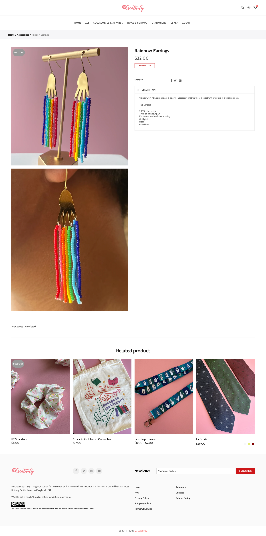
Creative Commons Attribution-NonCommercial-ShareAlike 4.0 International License (63, 508)
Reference (181, 487)
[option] (40, 402)
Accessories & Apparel (108, 22)
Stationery (159, 22)
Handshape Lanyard (145, 439)
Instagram (91, 471)
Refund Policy (183, 498)
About (186, 22)
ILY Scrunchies (19, 439)
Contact (180, 492)
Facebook (171, 80)
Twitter (175, 80)
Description (148, 89)
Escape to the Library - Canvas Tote (92, 439)
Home (78, 22)
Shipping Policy (143, 503)
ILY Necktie (202, 439)
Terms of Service (143, 508)
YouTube (99, 471)
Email (180, 80)
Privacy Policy (142, 498)
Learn (175, 22)
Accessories (23, 34)
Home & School (137, 22)
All (87, 22)
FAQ (137, 492)
